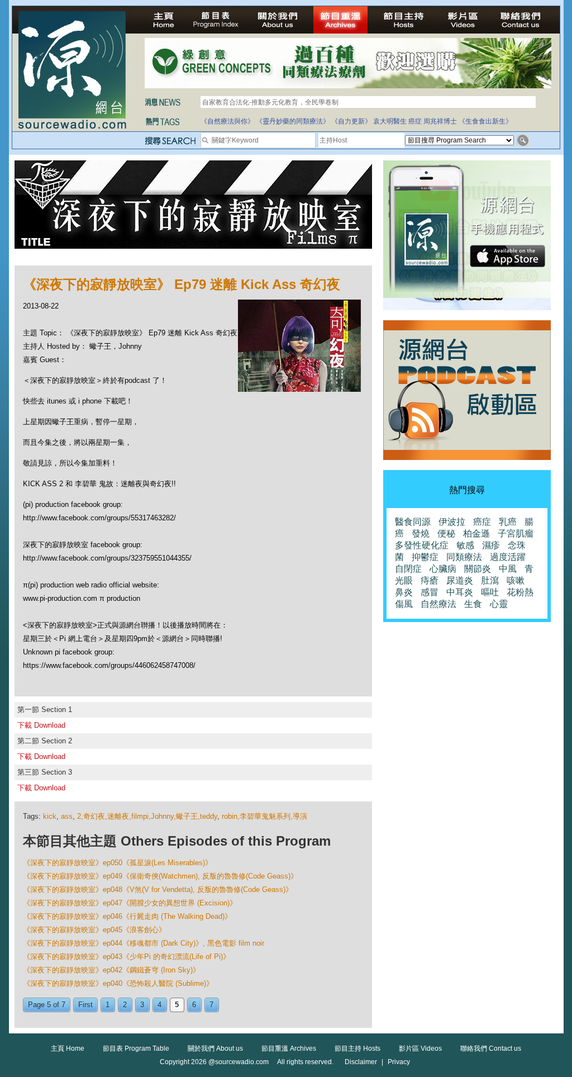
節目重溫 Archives (288, 1048)
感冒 (429, 592)
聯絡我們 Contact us (490, 1048)
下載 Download (41, 725)
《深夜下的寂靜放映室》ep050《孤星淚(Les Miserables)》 (117, 862)
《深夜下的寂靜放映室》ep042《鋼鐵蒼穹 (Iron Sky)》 (111, 970)
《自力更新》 (351, 121)
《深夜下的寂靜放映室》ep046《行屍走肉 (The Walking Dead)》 (127, 916)
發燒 (421, 533)
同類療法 (464, 557)
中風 (508, 568)
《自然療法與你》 (227, 121)
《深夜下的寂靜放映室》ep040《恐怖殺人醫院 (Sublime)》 (118, 983)
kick (49, 816)
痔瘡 (429, 580)
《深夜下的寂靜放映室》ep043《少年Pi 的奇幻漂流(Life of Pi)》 (126, 956)
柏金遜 (476, 533)
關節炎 (477, 568)
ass (67, 816)
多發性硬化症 (422, 545)
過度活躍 (508, 557)
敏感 (465, 545)
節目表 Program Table (136, 1048)
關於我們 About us (215, 1048)
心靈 (499, 604)
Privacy (399, 1062)
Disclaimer (361, 1062)
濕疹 (491, 545)
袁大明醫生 (390, 121)
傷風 (404, 604)
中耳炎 (459, 592)
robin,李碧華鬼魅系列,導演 (264, 816)
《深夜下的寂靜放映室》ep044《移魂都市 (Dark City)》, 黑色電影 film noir (143, 943)
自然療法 (438, 604)
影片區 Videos (420, 1048)
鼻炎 (404, 592)
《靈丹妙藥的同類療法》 (293, 121)
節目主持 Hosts (357, 1048)
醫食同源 (413, 521)
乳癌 (508, 521)
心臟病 (443, 568)
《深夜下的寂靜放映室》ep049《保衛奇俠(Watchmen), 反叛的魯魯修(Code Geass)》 (160, 876)
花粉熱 (520, 592)
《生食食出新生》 (485, 121)
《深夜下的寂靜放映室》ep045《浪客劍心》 (94, 930)
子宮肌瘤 (515, 533)
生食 (473, 604)
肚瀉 (490, 580)
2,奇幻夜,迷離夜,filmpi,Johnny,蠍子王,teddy (147, 816)
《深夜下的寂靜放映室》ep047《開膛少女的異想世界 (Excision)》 (130, 903)
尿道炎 (459, 580)
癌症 (415, 121)
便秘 (446, 533)
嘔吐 (490, 592)
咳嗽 (516, 580)
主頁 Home (67, 1048)
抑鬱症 (425, 557)
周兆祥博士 (440, 121)
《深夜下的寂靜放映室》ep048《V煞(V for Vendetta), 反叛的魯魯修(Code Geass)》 (158, 889)
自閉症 (408, 568)
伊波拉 (451, 521)
